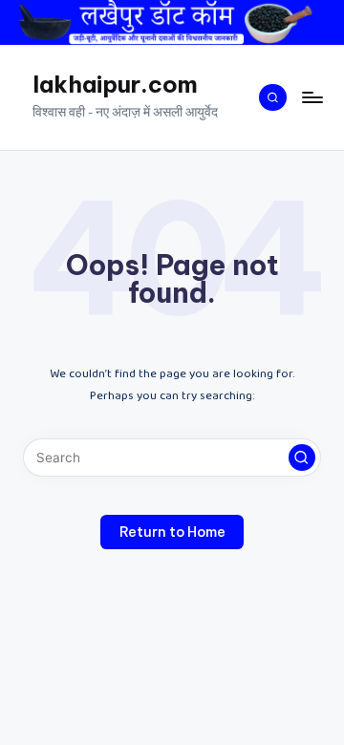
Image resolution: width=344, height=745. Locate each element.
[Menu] (311, 97)
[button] (302, 457)
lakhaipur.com (115, 84)
